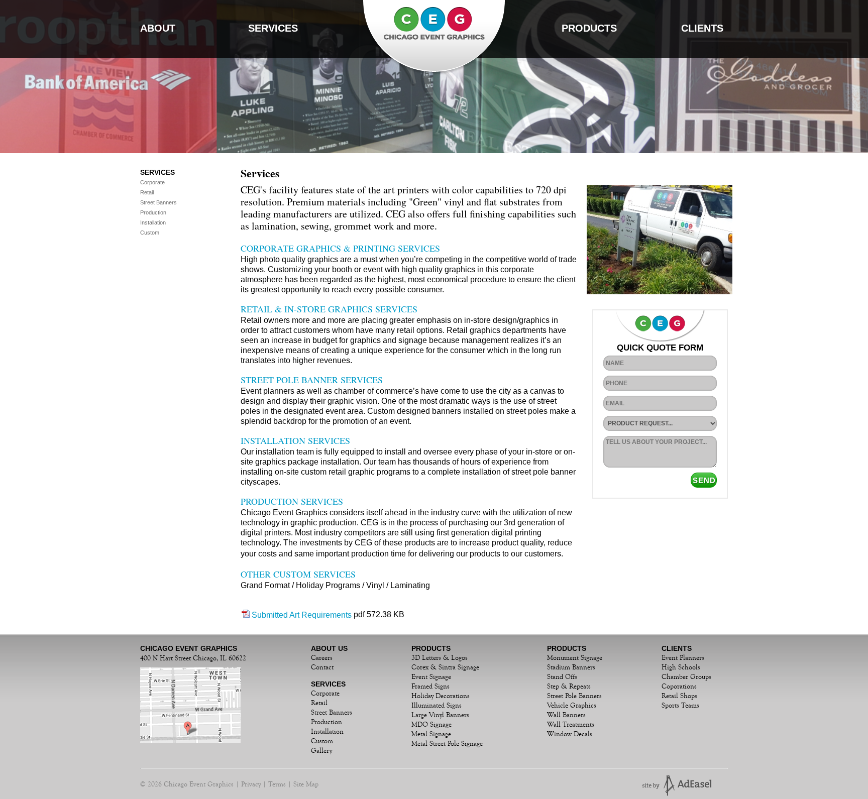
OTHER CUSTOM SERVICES (298, 574)
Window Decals (569, 734)
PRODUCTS (589, 28)
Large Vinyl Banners (440, 715)
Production (152, 212)
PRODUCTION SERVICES (292, 501)
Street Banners (158, 202)
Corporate (152, 182)
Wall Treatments (570, 725)
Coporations (679, 686)
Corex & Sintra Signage (445, 667)
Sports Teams (680, 706)
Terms (277, 784)
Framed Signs (430, 686)
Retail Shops (679, 696)
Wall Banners (566, 715)
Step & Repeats (569, 686)
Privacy (251, 784)
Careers (322, 658)
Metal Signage (431, 734)
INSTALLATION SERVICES (295, 440)
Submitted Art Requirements (302, 615)
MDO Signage (431, 725)
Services (157, 172)
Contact (322, 667)
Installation (152, 222)
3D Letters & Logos (439, 658)
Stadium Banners (571, 667)
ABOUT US (329, 648)
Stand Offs (562, 677)
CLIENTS (702, 28)
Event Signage (431, 677)
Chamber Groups (686, 677)
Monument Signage (574, 658)
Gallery (321, 751)
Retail (146, 192)
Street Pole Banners (574, 696)
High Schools (681, 667)
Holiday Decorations (440, 696)
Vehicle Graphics (571, 706)
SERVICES (273, 28)
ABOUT (157, 28)
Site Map (305, 784)
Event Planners (683, 658)
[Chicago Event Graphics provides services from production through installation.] (610, 241)
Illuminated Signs (436, 706)
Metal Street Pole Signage (447, 744)
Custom (149, 233)
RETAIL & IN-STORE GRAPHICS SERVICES (329, 309)
